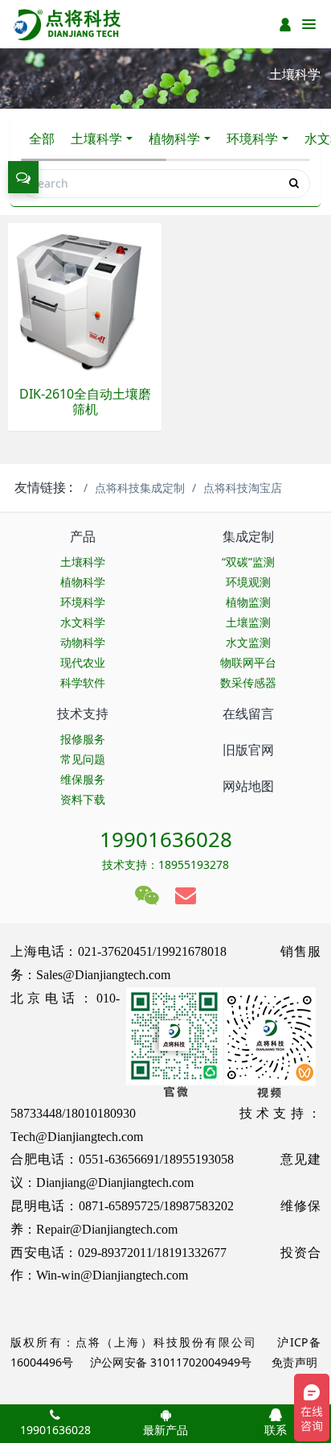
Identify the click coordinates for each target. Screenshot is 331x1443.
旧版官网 (248, 750)
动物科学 (82, 642)
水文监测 (248, 642)
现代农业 (82, 662)
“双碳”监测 (248, 561)
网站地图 (248, 786)
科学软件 (82, 682)
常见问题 (82, 759)
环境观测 (248, 581)
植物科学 (174, 138)
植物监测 (248, 602)
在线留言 (248, 713)
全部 (42, 138)
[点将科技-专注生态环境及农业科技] (68, 24)
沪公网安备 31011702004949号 (170, 1362)
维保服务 (82, 779)
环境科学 (252, 138)
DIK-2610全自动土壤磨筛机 (85, 402)
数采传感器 (248, 682)
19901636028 (166, 839)
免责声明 (292, 1362)
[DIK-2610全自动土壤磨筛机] (84, 298)
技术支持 (82, 713)
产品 (83, 536)
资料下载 (82, 799)
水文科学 (82, 622)
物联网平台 (248, 662)
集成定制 (248, 536)
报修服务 (82, 738)
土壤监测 (248, 622)
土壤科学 (96, 138)
